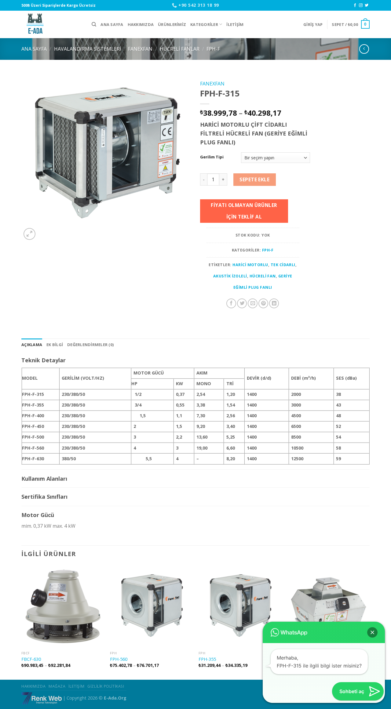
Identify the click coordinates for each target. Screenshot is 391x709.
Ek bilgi (54, 344)
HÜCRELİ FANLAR (179, 48)
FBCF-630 (31, 659)
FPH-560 (118, 659)
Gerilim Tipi (212, 157)
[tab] (31, 344)
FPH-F (213, 48)
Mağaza (57, 686)
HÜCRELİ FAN (263, 276)
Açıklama (31, 344)
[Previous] (21, 622)
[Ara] (94, 24)
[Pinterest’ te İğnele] (263, 303)
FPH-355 (207, 659)
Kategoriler (204, 24)
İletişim (234, 24)
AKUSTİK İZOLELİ (230, 276)
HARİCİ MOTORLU (250, 264)
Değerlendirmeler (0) (90, 344)
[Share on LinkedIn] (274, 303)
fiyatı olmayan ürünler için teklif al (244, 211)
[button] (372, 632)
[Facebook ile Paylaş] (231, 303)
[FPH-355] (240, 606)
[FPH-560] (151, 606)
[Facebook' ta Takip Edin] (355, 5)
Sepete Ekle (254, 179)
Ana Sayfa (111, 24)
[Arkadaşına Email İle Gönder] (253, 303)
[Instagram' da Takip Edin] (361, 5)
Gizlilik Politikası (105, 686)
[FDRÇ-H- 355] (328, 606)
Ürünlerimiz (172, 24)
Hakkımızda (141, 24)
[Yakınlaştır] (29, 234)
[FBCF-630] (62, 606)
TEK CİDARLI (283, 264)
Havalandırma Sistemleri (87, 48)
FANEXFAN (140, 48)
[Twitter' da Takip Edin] (366, 5)
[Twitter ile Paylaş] (242, 303)
